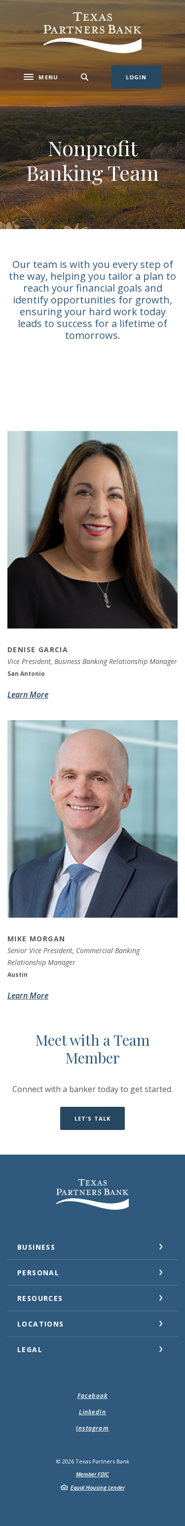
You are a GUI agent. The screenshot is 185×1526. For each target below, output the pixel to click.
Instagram (92, 1428)
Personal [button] (38, 1272)
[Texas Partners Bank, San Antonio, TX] (92, 32)
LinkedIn (93, 1412)
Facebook (92, 1396)
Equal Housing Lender (98, 1487)
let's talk (92, 1118)
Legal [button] (29, 1349)
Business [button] (36, 1247)
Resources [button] (40, 1298)
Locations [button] (40, 1323)
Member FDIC (92, 1474)
